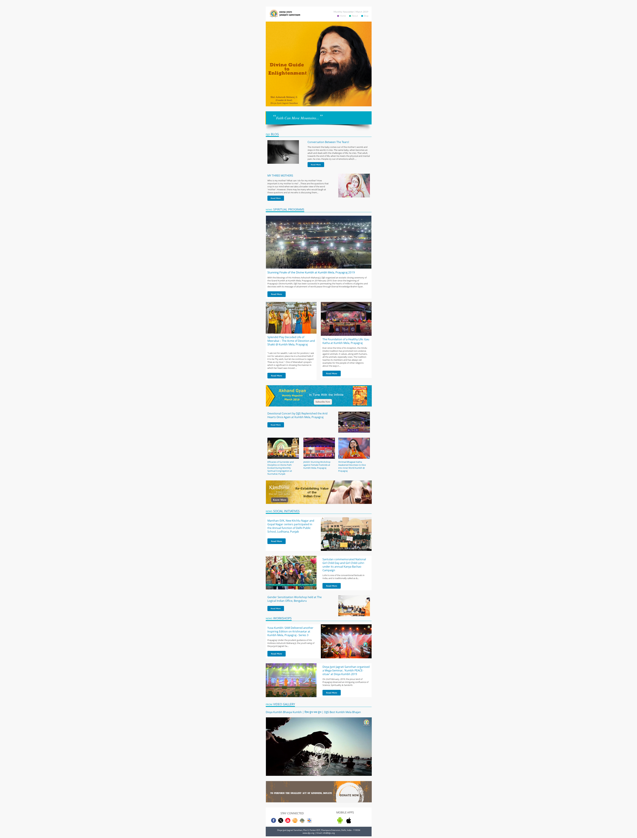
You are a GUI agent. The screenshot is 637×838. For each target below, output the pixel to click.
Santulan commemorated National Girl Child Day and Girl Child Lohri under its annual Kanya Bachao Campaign (344, 564)
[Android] (340, 822)
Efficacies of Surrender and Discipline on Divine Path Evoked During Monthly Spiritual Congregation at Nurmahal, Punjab (280, 467)
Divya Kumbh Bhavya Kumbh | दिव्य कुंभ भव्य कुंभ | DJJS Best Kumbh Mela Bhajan (313, 712)
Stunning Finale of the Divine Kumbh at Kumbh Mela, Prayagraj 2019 (311, 272)
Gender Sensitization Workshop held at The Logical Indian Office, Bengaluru (294, 599)
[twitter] (280, 822)
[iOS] (348, 822)
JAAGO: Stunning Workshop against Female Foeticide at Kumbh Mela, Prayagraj (316, 464)
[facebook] (273, 822)
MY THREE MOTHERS (280, 175)
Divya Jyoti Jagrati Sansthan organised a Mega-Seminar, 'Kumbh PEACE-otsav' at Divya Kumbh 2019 (346, 670)
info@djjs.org (329, 833)
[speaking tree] (302, 822)
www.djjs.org (308, 833)
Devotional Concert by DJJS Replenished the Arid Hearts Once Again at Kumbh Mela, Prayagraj (297, 415)
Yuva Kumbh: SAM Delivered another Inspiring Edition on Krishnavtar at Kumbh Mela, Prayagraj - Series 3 (290, 631)
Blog (366, 16)
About (355, 16)
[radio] (309, 822)
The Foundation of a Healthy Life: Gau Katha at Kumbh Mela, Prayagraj (345, 341)
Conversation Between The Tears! (328, 142)
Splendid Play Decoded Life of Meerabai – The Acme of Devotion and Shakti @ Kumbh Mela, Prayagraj (291, 340)
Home (343, 16)
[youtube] (287, 822)
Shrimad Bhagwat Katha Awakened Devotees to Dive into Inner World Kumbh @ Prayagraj (352, 466)
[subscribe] (294, 822)
